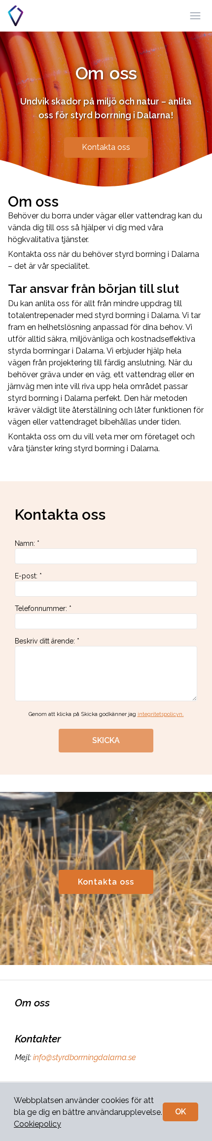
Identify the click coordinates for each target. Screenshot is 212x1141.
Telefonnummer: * (43, 608)
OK (180, 1111)
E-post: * (28, 576)
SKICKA (106, 740)
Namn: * (27, 543)
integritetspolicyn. (161, 714)
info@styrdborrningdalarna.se (84, 1057)
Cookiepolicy (37, 1124)
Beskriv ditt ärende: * (47, 641)
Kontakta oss (106, 147)
